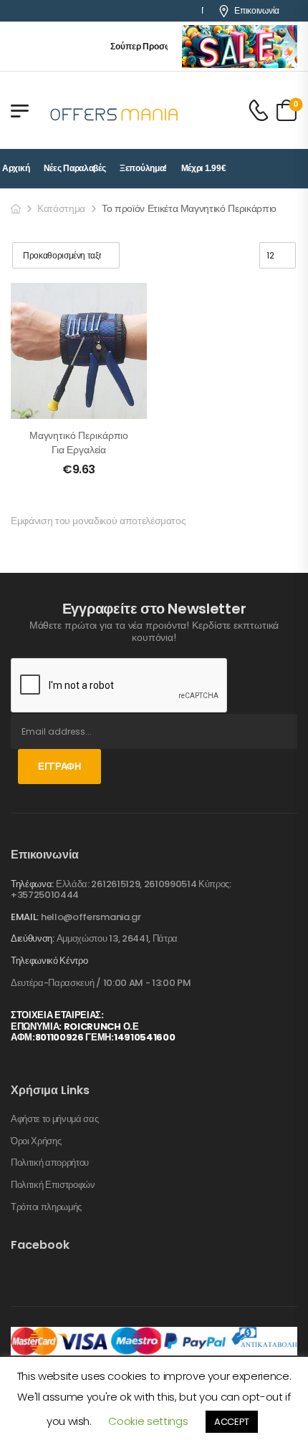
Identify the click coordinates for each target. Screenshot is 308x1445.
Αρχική (15, 168)
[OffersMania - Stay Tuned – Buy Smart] (114, 110)
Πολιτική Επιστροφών (53, 1185)
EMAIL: (25, 917)
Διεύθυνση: (32, 938)
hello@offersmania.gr (91, 917)
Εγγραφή (59, 766)
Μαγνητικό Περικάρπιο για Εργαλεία (78, 442)
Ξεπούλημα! (143, 168)
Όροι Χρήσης (36, 1141)
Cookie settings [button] (148, 1421)
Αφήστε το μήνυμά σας (55, 1119)
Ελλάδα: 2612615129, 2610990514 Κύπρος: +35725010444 (121, 889)
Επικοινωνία (256, 11)
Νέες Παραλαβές (75, 168)
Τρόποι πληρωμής (46, 1207)
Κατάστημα (61, 208)
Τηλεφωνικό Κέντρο (49, 961)
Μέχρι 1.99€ (203, 168)
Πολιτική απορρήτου (50, 1163)
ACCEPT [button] (231, 1422)
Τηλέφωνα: (32, 884)
